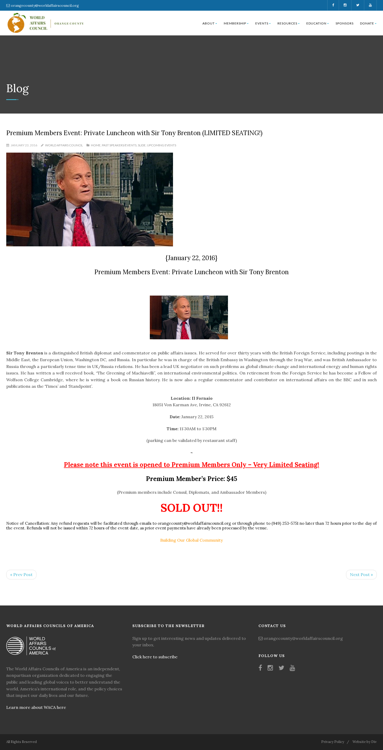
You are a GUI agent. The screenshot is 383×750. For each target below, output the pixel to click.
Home (96, 145)
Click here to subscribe (154, 656)
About (208, 23)
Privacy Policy (332, 742)
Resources (287, 23)
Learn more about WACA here (36, 707)
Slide (142, 145)
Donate (367, 23)
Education (316, 23)
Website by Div (365, 742)
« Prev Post (21, 574)
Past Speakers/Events (119, 145)
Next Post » (361, 574)
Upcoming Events (161, 145)
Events (261, 23)
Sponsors (345, 23)
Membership (235, 23)
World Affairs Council (64, 145)
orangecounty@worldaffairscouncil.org (45, 5)
